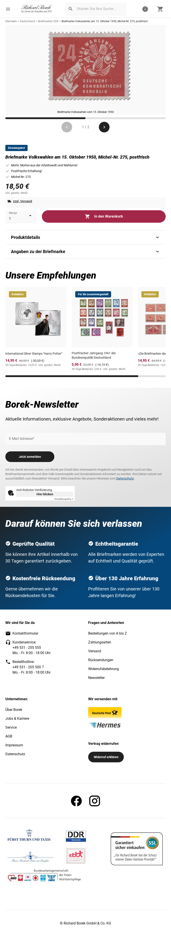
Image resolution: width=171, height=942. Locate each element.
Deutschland (27, 21)
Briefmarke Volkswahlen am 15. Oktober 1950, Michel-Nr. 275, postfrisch (104, 21)
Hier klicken (45, 494)
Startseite (11, 21)
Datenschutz (125, 478)
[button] (8, 9)
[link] (36, 9)
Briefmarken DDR (48, 21)
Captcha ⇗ (64, 499)
